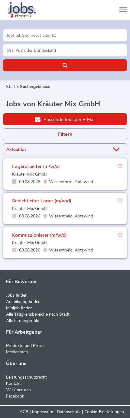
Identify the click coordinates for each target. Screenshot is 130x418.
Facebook (15, 396)
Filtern (65, 134)
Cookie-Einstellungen (104, 412)
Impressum (42, 412)
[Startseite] (27, 10)
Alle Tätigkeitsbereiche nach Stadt (38, 314)
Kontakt (13, 383)
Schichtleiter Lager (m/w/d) (41, 201)
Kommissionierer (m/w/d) (39, 235)
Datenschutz (69, 412)
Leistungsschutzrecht (26, 377)
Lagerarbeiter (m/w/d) (36, 166)
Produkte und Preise (25, 345)
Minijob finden (19, 308)
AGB (24, 412)
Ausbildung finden (23, 301)
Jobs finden (17, 295)
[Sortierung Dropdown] (118, 149)
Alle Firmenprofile (22, 320)
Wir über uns (18, 390)
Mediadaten (17, 352)
